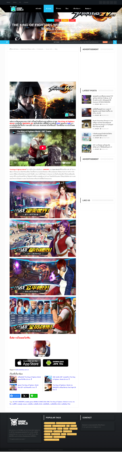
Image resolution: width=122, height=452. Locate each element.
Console (26, 2)
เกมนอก (24, 404)
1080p (63, 434)
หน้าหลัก (38, 8)
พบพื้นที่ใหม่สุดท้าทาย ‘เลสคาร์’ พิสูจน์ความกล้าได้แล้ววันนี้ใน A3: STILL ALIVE (103, 111)
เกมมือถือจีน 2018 (55, 404)
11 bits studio (73, 428)
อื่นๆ (67, 8)
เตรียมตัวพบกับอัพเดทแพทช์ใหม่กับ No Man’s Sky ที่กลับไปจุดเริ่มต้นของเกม (64, 42)
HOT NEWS (41, 42)
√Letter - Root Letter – (59, 436)
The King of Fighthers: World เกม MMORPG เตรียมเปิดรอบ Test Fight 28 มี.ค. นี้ (64, 387)
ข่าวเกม (48, 8)
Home (40, 32)
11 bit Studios (48, 431)
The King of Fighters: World (58, 401)
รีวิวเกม (58, 8)
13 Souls (47, 434)
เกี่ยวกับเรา (76, 8)
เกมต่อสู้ (19, 404)
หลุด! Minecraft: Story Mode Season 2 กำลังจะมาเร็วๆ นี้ (107, 42)
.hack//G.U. (47, 425)
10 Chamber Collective (50, 428)
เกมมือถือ (30, 404)
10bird (60, 428)
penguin (97, 104)
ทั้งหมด (65, 20)
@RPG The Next (72, 434)
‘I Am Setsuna (48, 436)
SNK (48, 401)
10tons (65, 428)
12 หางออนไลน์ (67, 431)
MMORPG (21, 401)
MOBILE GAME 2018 (40, 401)
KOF (16, 401)
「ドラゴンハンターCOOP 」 (51, 439)
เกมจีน (72, 20)
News (57, 20)
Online (14, 2)
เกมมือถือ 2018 (37, 404)
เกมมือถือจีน (46, 404)
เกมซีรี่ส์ (14, 404)
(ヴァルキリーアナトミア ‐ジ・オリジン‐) (66, 423)
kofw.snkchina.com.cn (22, 369)
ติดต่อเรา (88, 8)
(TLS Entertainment (49, 423)
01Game (74, 425)
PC (20, 2)
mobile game (29, 401)
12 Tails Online (58, 431)
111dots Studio (56, 434)
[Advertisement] (43, 67)
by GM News (15, 49)
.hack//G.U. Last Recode (59, 425)
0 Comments (40, 49)
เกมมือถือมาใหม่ (65, 404)
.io (68, 425)
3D (13, 401)
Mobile (8, 2)
